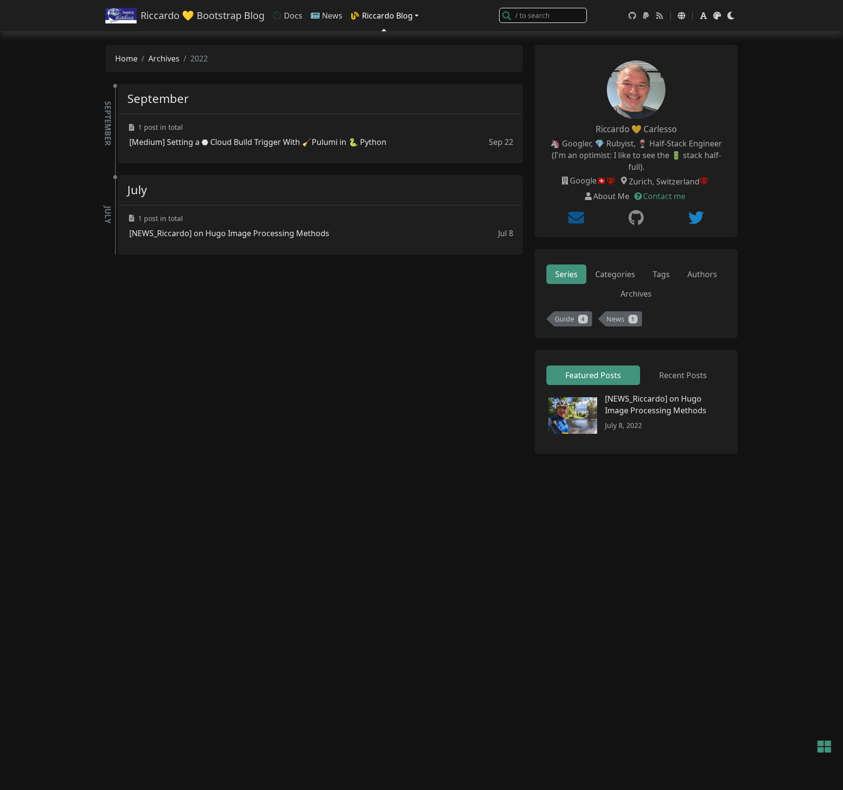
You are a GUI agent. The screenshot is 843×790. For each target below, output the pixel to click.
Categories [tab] (615, 274)
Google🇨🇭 (588, 180)
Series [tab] (566, 274)
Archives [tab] (636, 293)
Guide (569, 319)
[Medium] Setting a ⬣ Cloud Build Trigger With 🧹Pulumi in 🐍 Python (257, 142)
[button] (681, 15)
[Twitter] (696, 217)
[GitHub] (632, 15)
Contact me (664, 196)
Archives (164, 58)
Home (126, 58)
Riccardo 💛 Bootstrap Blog (202, 15)
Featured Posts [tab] (593, 375)
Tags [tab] (661, 274)
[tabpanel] (636, 320)
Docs (293, 15)
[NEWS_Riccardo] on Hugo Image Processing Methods (229, 233)
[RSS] (659, 15)
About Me (611, 196)
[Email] (576, 217)
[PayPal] (646, 15)
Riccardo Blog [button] (387, 15)
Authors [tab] (702, 274)
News (332, 15)
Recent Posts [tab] (683, 375)
